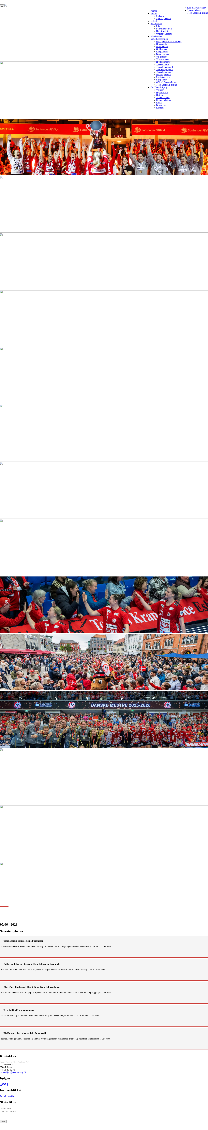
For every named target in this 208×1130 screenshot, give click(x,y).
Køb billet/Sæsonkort (196, 8)
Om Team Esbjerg (159, 87)
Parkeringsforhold (164, 28)
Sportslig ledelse (163, 18)
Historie (159, 95)
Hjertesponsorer (163, 62)
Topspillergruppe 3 (164, 72)
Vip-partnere (161, 57)
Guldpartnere (162, 49)
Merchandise (156, 36)
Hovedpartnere (163, 44)
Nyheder (154, 21)
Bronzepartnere (163, 54)
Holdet (154, 13)
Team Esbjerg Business (197, 13)
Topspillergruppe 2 (164, 69)
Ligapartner (161, 79)
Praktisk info (156, 23)
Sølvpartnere (162, 51)
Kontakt (159, 108)
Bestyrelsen (161, 105)
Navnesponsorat (163, 74)
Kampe (154, 11)
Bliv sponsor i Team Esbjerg (169, 41)
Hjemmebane (162, 92)
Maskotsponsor (163, 77)
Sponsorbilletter (194, 10)
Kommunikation (163, 100)
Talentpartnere (162, 59)
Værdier (160, 90)
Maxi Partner (162, 46)
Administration (163, 97)
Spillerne (160, 16)
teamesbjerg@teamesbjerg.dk (13, 1072)
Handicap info (162, 31)
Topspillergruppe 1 (164, 67)
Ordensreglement (163, 34)
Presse (159, 102)
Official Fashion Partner (167, 82)
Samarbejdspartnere (159, 39)
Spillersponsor (162, 64)
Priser (158, 26)
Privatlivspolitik (7, 1096)
